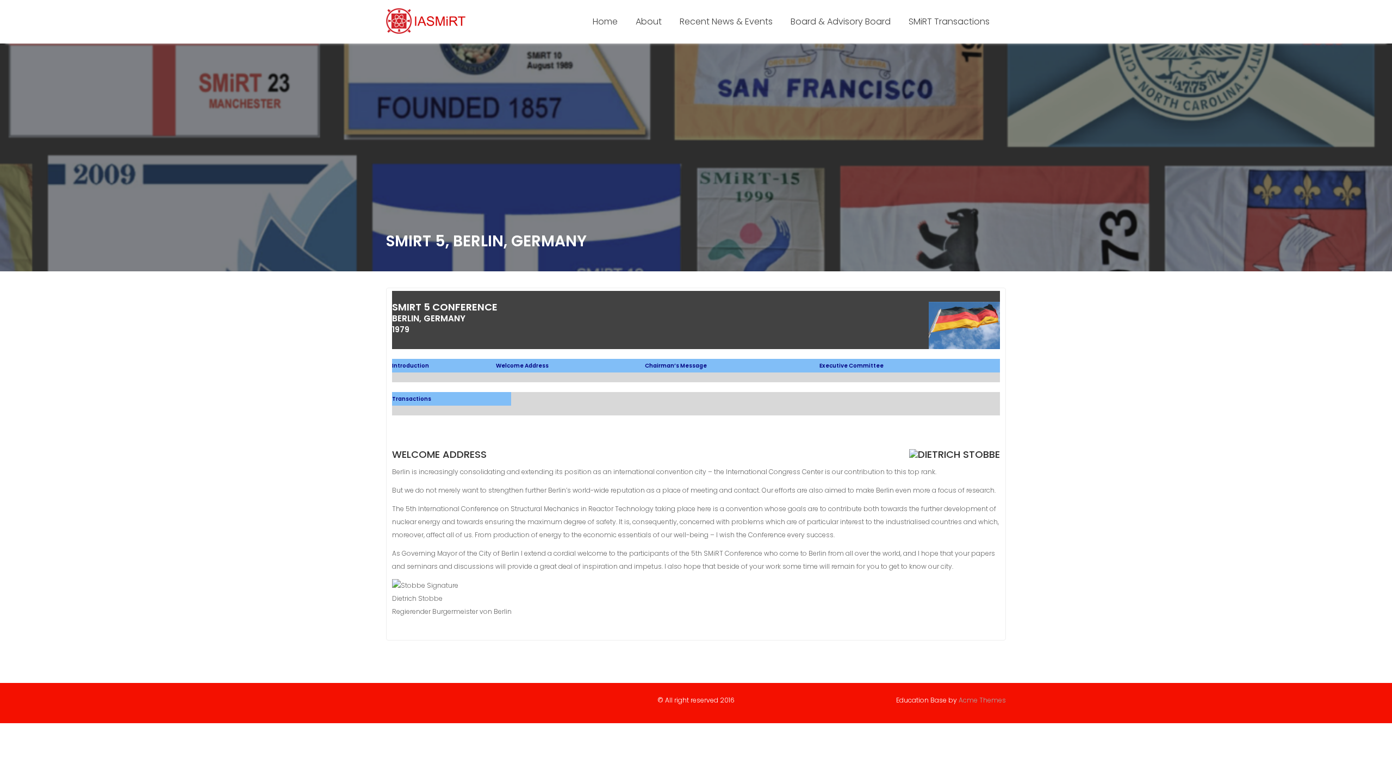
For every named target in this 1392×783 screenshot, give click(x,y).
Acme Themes (982, 700)
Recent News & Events (726, 21)
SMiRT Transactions (949, 21)
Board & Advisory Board (841, 21)
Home (605, 21)
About (649, 21)
